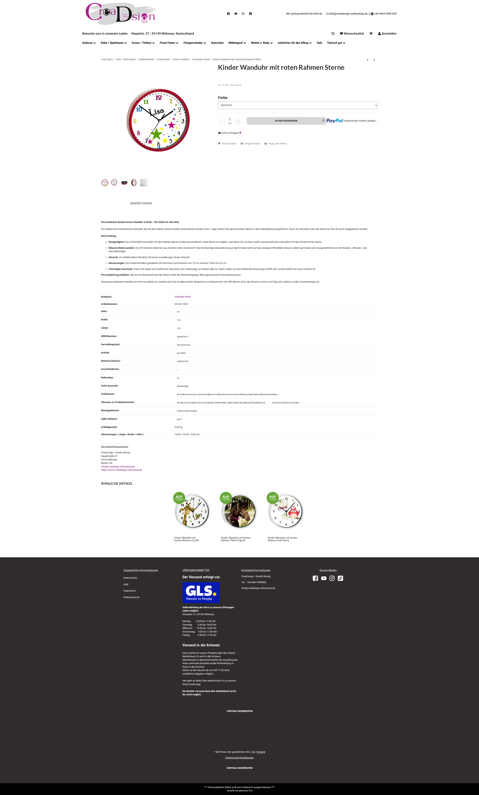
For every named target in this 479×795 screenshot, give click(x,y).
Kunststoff (183, 361)
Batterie (181, 353)
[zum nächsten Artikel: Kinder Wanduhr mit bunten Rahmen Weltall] (374, 60)
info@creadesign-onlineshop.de (118, 466)
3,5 (178, 312)
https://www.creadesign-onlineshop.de (121, 469)
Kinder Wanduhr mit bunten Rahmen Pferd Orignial (236, 539)
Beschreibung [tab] (112, 203)
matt (179, 419)
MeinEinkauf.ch (190, 656)
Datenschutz (130, 577)
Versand (237, 85)
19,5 (179, 320)
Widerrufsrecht (131, 597)
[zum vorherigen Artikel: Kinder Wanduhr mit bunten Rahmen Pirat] (367, 60)
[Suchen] (333, 33)
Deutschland (183, 345)
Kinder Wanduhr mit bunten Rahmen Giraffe (186, 539)
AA (178, 378)
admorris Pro (245, 790)
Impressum (129, 590)
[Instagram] (243, 14)
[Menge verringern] (221, 121)
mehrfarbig (183, 386)
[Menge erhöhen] (238, 121)
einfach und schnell (187, 411)
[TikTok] (250, 14)
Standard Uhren (183, 296)
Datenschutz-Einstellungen (239, 757)
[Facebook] (228, 14)
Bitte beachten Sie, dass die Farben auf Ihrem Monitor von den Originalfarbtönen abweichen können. (227, 394)
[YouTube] (236, 14)
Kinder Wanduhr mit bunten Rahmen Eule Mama (282, 539)
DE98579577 (182, 337)
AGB (125, 584)
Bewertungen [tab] (141, 203)
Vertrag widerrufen (240, 711)
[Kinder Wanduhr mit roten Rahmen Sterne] (157, 120)
